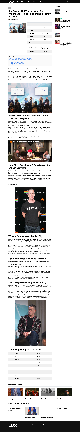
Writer (48, 48)
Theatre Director (43, 48)
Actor (40, 45)
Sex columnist (48, 47)
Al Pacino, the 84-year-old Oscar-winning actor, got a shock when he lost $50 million (65, 13)
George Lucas (13, 399)
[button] (67, 2)
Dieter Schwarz (62, 408)
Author (42, 45)
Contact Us (39, 424)
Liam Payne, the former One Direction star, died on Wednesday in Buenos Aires (66, 28)
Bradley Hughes (63, 399)
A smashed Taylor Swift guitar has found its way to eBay (66, 36)
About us (34, 424)
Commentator (47, 45)
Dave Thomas (46, 399)
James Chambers (31, 399)
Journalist (43, 47)
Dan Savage (44, 24)
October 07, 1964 (44, 33)
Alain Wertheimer (47, 418)
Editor (39, 47)
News (61, 18)
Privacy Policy (45, 424)
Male (45, 27)
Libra (45, 42)
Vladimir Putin (30, 418)
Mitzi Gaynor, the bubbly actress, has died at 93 (65, 21)
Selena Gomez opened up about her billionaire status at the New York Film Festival (66, 44)
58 (44, 30)
